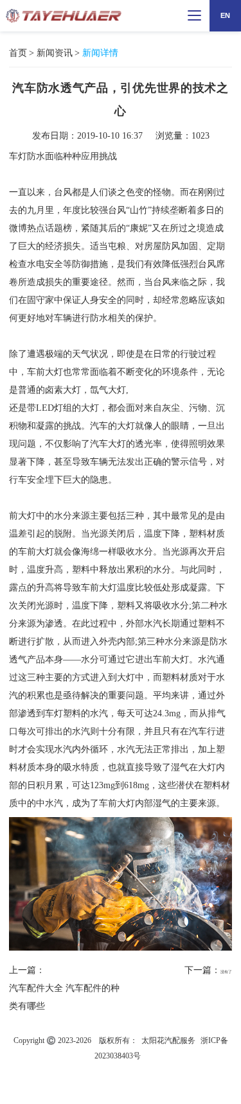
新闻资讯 (55, 53)
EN (225, 15)
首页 (18, 53)
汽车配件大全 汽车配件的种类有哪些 (64, 997)
